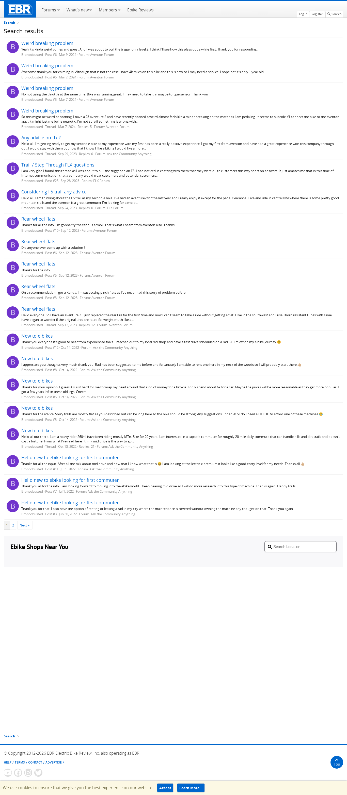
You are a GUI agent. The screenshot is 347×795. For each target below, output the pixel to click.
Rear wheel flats (38, 219)
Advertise (53, 762)
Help (7, 762)
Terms (20, 762)
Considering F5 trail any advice (54, 192)
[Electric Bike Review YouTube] (8, 773)
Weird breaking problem (47, 43)
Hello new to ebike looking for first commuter (70, 457)
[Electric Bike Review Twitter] (38, 773)
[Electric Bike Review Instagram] (28, 773)
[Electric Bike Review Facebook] (18, 773)
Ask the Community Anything (129, 154)
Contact (35, 762)
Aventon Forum (102, 54)
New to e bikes (37, 336)
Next (23, 525)
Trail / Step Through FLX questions (57, 165)
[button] (58, 9)
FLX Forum (101, 180)
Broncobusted (32, 54)
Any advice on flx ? (41, 138)
